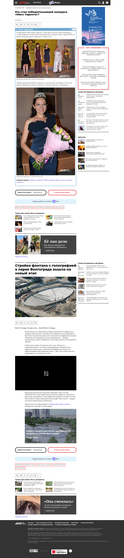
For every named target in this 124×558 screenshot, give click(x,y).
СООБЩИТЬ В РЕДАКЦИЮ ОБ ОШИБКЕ (65, 524)
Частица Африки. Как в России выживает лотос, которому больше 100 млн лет (97, 267)
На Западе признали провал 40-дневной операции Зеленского (95, 166)
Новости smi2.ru (21, 257)
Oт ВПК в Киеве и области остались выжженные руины (96, 147)
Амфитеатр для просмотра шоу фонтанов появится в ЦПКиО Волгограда (48, 432)
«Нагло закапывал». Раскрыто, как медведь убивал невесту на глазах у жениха (97, 299)
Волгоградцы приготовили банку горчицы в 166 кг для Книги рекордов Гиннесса (33, 217)
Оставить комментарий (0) (62, 192)
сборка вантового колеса (60, 404)
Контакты (31, 522)
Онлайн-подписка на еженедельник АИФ (40, 524)
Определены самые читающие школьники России (63, 222)
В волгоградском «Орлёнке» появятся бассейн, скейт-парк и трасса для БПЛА (33, 490)
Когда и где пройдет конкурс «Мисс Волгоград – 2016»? (32, 228)
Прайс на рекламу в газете (44, 522)
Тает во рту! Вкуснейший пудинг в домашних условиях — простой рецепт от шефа (96, 280)
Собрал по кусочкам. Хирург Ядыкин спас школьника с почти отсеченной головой (97, 273)
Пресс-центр (75, 522)
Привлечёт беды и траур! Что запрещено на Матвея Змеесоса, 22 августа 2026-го (93, 68)
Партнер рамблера (44, 550)
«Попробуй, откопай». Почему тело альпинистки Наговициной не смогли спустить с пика (97, 128)
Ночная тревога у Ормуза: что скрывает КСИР (95, 140)
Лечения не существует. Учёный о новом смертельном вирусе (96, 285)
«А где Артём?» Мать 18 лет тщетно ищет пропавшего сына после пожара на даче (96, 115)
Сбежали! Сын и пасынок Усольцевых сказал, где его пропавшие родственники (97, 96)
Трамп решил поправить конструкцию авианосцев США (95, 153)
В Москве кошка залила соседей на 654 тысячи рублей (96, 159)
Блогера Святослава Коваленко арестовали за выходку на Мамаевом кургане (93, 76)
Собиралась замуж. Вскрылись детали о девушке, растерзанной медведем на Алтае (96, 102)
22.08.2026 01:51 (19, 262)
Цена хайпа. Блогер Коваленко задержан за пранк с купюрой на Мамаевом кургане (93, 53)
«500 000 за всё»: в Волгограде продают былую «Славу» (93, 60)
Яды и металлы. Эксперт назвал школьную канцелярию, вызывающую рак (95, 292)
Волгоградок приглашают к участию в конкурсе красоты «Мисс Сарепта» (62, 217)
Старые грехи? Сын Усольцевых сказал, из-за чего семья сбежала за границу (97, 108)
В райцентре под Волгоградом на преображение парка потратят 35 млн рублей (64, 490)
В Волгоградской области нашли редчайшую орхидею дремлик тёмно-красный (64, 483)
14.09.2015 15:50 (19, 8)
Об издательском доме (61, 522)
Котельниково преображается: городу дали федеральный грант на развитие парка (33, 483)
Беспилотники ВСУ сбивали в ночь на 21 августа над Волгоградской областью (93, 83)
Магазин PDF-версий (87, 522)
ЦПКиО (17, 318)
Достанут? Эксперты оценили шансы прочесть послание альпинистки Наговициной (97, 121)
